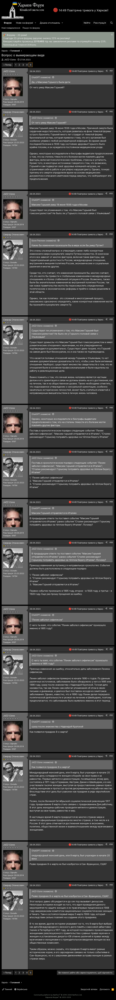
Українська (21, 989)
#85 (111, 319)
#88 (111, 502)
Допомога (105, 989)
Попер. (8, 65)
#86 (111, 407)
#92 (111, 715)
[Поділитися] (107, 71)
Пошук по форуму (31, 28)
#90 (111, 608)
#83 (111, 193)
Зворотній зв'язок (89, 989)
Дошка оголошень (50, 22)
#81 (111, 71)
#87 (111, 451)
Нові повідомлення (11, 28)
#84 (111, 234)
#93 (111, 756)
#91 (111, 649)
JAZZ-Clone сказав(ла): (43, 118)
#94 (111, 844)
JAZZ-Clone (10, 59)
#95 (111, 885)
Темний (8, 989)
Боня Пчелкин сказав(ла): (44, 240)
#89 (111, 542)
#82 (111, 111)
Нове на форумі (24, 22)
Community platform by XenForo (58, 995)
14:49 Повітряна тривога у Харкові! (83, 10)
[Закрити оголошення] (111, 35)
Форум (7, 22)
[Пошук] (111, 23)
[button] (35, 23)
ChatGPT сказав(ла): (41, 77)
